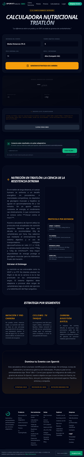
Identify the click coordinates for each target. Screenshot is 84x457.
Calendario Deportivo (59, 430)
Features (19, 4)
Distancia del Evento (13, 39)
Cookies (71, 442)
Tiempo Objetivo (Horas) (52, 39)
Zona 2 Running (46, 421)
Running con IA (61, 418)
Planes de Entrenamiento (35, 439)
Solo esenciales (62, 453)
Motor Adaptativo (21, 419)
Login (64, 4)
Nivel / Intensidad (50, 51)
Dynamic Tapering (46, 438)
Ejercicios (59, 423)
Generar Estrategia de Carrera (43, 65)
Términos (72, 439)
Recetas (58, 426)
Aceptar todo (76, 453)
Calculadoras (55, 4)
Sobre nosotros (73, 415)
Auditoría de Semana (34, 435)
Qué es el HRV (48, 427)
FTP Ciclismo (47, 424)
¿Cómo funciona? (70, 155)
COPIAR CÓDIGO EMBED (42, 127)
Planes (38, 4)
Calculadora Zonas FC (34, 421)
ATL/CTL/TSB (47, 430)
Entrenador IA (22, 415)
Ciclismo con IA (60, 421)
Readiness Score (34, 430)
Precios (45, 4)
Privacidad (72, 437)
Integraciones (22, 425)
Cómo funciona (31, 4)
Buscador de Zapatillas (60, 434)
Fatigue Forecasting (47, 433)
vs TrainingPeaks (22, 431)
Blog (45, 442)
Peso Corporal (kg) (12, 51)
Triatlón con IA (60, 415)
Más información (30, 454)
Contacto (72, 430)
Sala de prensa (73, 418)
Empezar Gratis (75, 4)
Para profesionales (73, 422)
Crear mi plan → (69, 151)
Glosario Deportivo (34, 444)
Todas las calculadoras (34, 425)
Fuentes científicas (72, 426)
